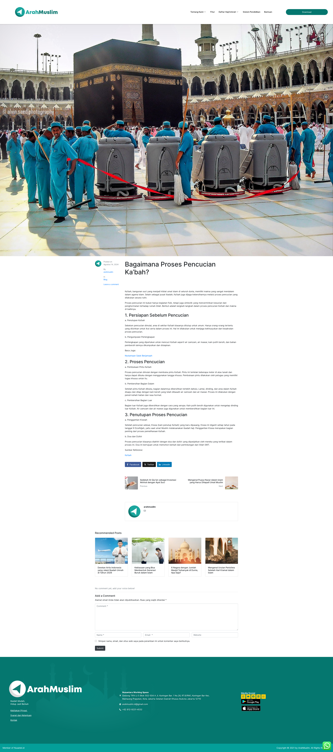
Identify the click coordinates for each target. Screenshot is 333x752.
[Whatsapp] (263, 696)
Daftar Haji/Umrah (227, 12)
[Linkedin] (258, 696)
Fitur (212, 12)
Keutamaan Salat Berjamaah (138, 355)
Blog (105, 279)
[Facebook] (253, 696)
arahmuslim (108, 272)
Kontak (13, 720)
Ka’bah (128, 455)
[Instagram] (243, 696)
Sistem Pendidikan (251, 12)
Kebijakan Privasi (19, 710)
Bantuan (268, 12)
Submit (100, 648)
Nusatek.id (19, 748)
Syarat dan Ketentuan (20, 715)
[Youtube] (248, 696)
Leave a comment (111, 284)
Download (306, 12)
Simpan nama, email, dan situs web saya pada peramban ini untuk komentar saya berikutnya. (144, 641)
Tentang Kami (196, 12)
